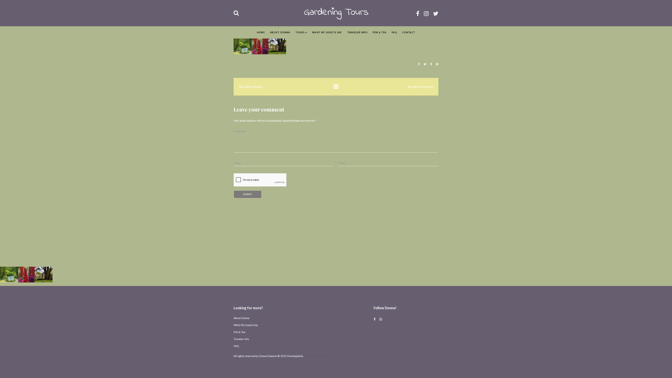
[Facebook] (417, 13)
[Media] (336, 86)
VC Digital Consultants (318, 356)
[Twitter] (435, 13)
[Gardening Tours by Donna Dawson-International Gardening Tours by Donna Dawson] (336, 13)
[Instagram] (426, 13)
